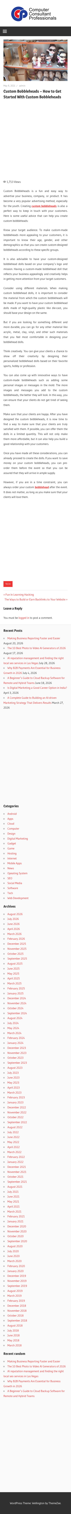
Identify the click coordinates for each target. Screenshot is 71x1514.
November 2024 (16, 1003)
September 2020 (17, 1241)
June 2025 (13, 968)
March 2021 (14, 1211)
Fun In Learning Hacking (19, 594)
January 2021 (15, 1221)
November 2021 (16, 1172)
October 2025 (15, 953)
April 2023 (13, 1087)
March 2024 (14, 1033)
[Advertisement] (35, 138)
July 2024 (13, 1023)
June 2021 (13, 1196)
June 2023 (13, 1077)
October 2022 (15, 1117)
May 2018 (13, 1340)
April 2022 (13, 1147)
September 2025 (17, 958)
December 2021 (16, 1167)
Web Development (18, 898)
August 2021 (14, 1186)
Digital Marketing (17, 838)
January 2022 (15, 1162)
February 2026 (16, 938)
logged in (23, 617)
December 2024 (16, 998)
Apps (10, 818)
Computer (13, 828)
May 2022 (13, 1142)
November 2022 (16, 1112)
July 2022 (13, 1132)
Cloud (10, 823)
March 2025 (14, 983)
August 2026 (15, 914)
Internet (12, 858)
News (10, 868)
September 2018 (17, 1320)
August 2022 (14, 1127)
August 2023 (14, 1067)
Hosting (12, 853)
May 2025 (13, 973)
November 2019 (16, 1281)
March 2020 (14, 1261)
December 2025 (16, 943)
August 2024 (14, 1018)
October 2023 (15, 1057)
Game (10, 848)
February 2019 (16, 1300)
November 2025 (16, 948)
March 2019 (14, 1295)
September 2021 (17, 1181)
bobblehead (42, 487)
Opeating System (17, 873)
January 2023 (15, 1102)
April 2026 (13, 929)
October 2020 (15, 1236)
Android (12, 813)
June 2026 (13, 924)
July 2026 (13, 919)
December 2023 (16, 1048)
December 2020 (16, 1226)
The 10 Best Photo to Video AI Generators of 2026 (36, 648)
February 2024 (16, 1038)
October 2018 (15, 1315)
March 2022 (14, 1152)
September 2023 (17, 1062)
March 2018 (14, 1345)
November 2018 (17, 1310)
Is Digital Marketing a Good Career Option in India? (37, 687)
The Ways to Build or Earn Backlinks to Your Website (35, 599)
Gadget (11, 843)
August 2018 (15, 1325)
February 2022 (16, 1157)
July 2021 (13, 1191)
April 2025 (13, 978)
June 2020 (13, 1256)
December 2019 (16, 1276)
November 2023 (16, 1053)
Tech (8, 583)
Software (12, 888)
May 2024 (13, 1028)
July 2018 (13, 1330)
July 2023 (13, 1072)
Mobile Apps (14, 863)
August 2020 (15, 1246)
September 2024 (17, 1013)
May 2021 (13, 1201)
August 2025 (14, 963)
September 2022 (17, 1122)
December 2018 (16, 1305)
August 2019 (14, 1291)
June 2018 (13, 1335)
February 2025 (16, 988)
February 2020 (16, 1266)
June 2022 (13, 1137)
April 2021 (13, 1206)
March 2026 (14, 934)
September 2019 (17, 1286)
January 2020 (15, 1271)
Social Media (14, 883)
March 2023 (14, 1092)
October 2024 (15, 1008)
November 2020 (17, 1231)
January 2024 (15, 1043)
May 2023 (13, 1082)
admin (22, 85)
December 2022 (16, 1107)
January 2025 (15, 993)
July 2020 (13, 1251)
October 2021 (15, 1176)
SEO (9, 878)
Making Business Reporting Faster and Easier (33, 638)
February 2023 (16, 1097)
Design (11, 833)
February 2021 (16, 1216)
